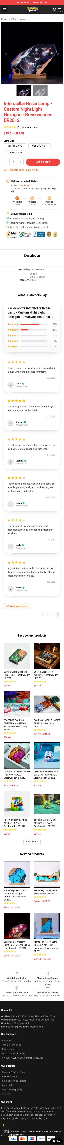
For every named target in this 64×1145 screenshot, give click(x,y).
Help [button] (58, 1141)
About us (6, 1040)
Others (33, 280)
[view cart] (60, 9)
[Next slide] (58, 53)
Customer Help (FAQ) (12, 1089)
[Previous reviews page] (42, 614)
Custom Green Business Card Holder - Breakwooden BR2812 (17, 675)
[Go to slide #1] (23, 90)
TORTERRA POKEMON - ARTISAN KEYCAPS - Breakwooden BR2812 (45, 823)
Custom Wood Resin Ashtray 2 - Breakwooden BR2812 (46, 675)
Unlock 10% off (6, 1131)
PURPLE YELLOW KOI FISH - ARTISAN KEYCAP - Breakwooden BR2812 (17, 774)
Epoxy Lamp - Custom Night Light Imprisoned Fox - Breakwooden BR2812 (17, 945)
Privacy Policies (9, 1049)
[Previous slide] (6, 53)
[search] (55, 9)
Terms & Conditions (11, 1044)
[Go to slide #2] (40, 90)
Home (4, 19)
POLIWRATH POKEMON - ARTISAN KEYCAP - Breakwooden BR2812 (16, 823)
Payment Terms (9, 1076)
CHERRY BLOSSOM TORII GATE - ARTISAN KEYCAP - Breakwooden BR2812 (46, 774)
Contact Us (7, 1085)
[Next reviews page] (57, 614)
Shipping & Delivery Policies (15, 1072)
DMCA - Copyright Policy (13, 1053)
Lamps (33, 273)
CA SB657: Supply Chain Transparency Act (22, 1058)
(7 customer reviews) (27, 127)
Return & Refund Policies (14, 1081)
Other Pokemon (19, 19)
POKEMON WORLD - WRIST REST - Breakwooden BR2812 (47, 723)
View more (32, 842)
